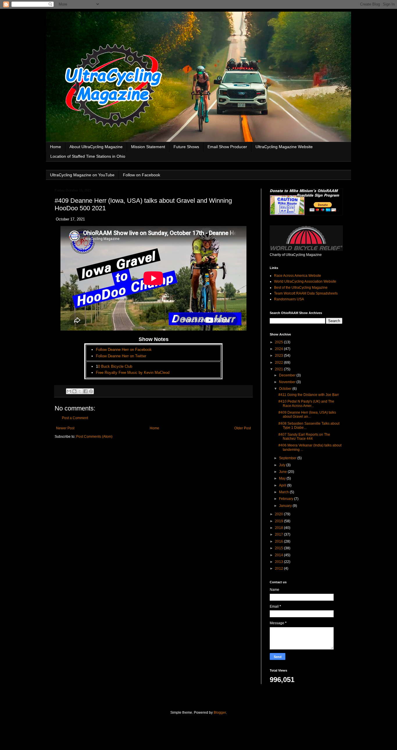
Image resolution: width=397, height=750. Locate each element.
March (284, 492)
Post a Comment (75, 418)
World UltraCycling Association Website (305, 281)
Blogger (220, 712)
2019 (279, 521)
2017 (279, 534)
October (285, 389)
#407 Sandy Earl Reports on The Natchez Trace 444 (304, 437)
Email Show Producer (227, 146)
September (288, 458)
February (286, 499)
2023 (279, 356)
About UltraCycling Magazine (96, 146)
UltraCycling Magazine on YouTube (82, 175)
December (287, 375)
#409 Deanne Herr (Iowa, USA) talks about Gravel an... (307, 414)
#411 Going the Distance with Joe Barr (308, 395)
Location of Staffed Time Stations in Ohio (87, 156)
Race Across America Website (297, 276)
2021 (279, 369)
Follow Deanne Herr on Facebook (124, 349)
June (283, 472)
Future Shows (186, 146)
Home (55, 146)
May (283, 478)
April (283, 485)
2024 (279, 349)
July (282, 465)
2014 (279, 555)
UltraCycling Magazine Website (284, 146)
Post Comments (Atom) (94, 437)
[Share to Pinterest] (91, 391)
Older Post (242, 428)
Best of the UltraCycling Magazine (301, 288)
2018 (279, 528)
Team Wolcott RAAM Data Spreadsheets (306, 293)
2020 (279, 514)
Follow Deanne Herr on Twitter (121, 356)
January (286, 506)
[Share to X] (80, 391)
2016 (279, 541)
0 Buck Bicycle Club (115, 366)
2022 (279, 362)
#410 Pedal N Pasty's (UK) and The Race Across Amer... (306, 403)
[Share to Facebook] (85, 391)
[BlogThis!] (74, 391)
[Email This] (69, 391)
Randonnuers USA (289, 299)
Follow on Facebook (141, 175)
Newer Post (65, 428)
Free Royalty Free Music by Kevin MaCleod (132, 372)
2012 (279, 568)
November (287, 382)
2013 (279, 562)
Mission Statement (148, 146)
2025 (279, 342)
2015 (279, 548)
